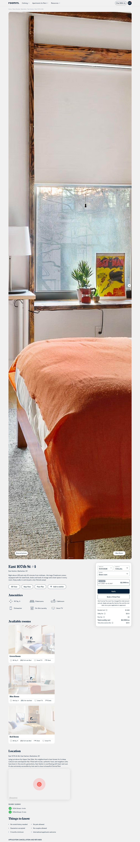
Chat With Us (120, 3)
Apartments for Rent (39, 3)
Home (10, 9)
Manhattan (23, 9)
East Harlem (31, 9)
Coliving (25, 3)
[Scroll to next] (129, 285)
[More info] (106, 610)
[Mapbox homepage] (13, 798)
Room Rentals (16, 9)
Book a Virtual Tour (113, 597)
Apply (113, 591)
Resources (54, 3)
